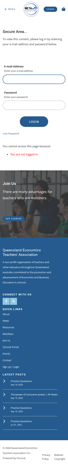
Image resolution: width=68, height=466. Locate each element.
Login (34, 122)
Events (6, 353)
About (6, 314)
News (6, 320)
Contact (7, 360)
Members (8, 334)
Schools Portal (11, 347)
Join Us (6, 340)
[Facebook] (6, 301)
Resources (8, 327)
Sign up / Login (11, 366)
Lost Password (11, 133)
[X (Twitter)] (13, 301)
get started (10, 217)
